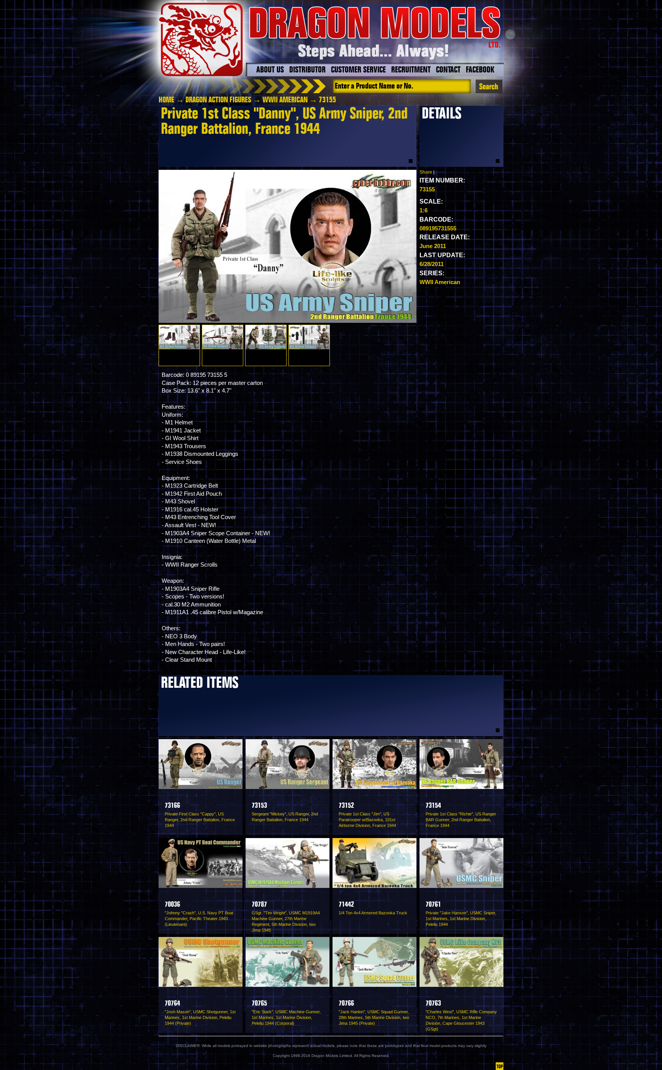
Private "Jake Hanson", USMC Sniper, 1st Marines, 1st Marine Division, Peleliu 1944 (461, 919)
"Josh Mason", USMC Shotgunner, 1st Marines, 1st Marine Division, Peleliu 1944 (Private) (200, 1017)
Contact (448, 70)
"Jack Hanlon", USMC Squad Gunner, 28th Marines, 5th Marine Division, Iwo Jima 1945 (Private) (374, 1017)
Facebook (480, 70)
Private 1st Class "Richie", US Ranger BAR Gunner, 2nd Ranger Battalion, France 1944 (461, 820)
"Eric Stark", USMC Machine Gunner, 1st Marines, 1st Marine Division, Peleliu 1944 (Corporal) (286, 1017)
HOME (166, 100)
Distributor (307, 70)
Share (425, 172)
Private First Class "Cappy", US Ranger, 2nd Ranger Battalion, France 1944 (200, 820)
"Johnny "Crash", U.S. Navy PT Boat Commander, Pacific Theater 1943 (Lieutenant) (199, 919)
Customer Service (358, 70)
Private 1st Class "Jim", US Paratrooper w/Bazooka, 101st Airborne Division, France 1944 (367, 820)
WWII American (285, 100)
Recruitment (411, 70)
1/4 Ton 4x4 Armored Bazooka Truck (373, 913)
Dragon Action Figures (218, 100)
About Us (270, 70)
